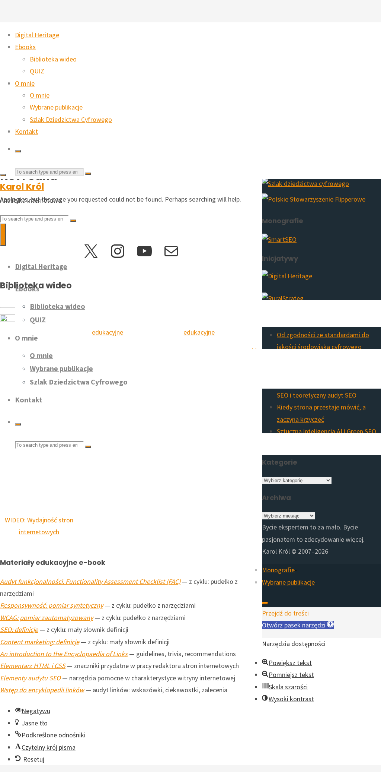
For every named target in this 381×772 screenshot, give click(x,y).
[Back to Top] (265, 603)
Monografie (278, 570)
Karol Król (22, 186)
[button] (298, 625)
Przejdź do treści (285, 613)
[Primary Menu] (3, 235)
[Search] (18, 151)
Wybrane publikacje (288, 582)
